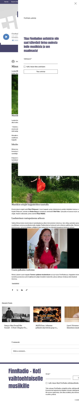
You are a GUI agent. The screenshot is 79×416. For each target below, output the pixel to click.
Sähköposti (28, 59)
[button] (75, 3)
